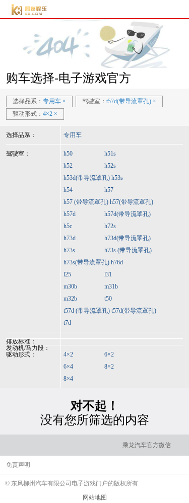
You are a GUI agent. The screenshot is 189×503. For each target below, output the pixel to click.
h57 (108, 189)
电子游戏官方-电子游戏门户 (29, 10)
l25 (67, 274)
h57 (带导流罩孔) (86, 201)
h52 (68, 165)
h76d (117, 262)
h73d (70, 238)
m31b (111, 286)
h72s (110, 226)
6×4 (68, 366)
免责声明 (18, 464)
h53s (117, 177)
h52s (110, 165)
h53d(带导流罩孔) (87, 177)
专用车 (73, 134)
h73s (69, 250)
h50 (68, 153)
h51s (110, 153)
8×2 (109, 366)
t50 (108, 298)
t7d (67, 322)
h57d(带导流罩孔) (127, 214)
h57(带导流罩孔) (131, 201)
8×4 (68, 378)
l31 (108, 274)
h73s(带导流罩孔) (86, 262)
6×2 (109, 354)
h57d (70, 214)
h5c (68, 226)
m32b (70, 298)
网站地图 (95, 497)
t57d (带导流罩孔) (87, 310)
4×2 (68, 354)
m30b (70, 286)
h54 (68, 189)
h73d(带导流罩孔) (127, 238)
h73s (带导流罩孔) (128, 250)
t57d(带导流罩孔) (133, 310)
